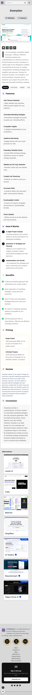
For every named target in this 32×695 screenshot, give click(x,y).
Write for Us (16, 654)
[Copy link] (7, 47)
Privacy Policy (16, 656)
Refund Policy (16, 658)
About (16, 648)
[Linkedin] (20, 685)
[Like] (3, 47)
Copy (7, 492)
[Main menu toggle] (29, 3)
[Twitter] (14, 685)
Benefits (22, 87)
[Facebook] (12, 685)
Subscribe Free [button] (16, 679)
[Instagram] (17, 685)
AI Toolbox (9, 555)
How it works (14, 87)
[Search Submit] (25, 3)
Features (5, 87)
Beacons (8, 513)
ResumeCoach (11, 576)
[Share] (10, 47)
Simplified (9, 533)
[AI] (14, 47)
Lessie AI (9, 471)
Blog (16, 652)
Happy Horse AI (11, 597)
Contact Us (16, 650)
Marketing (11, 18)
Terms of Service (16, 661)
